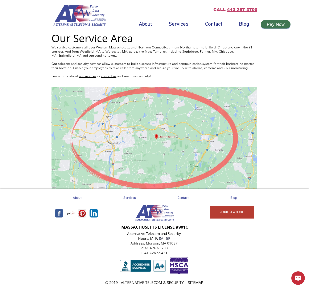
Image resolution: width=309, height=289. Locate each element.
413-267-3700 (242, 9)
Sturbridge (190, 51)
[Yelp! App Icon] (70, 213)
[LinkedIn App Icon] (94, 213)
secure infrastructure (156, 64)
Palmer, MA (208, 51)
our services (87, 76)
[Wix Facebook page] (59, 213)
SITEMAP (195, 282)
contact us (108, 76)
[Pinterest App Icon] (82, 213)
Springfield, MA (70, 55)
